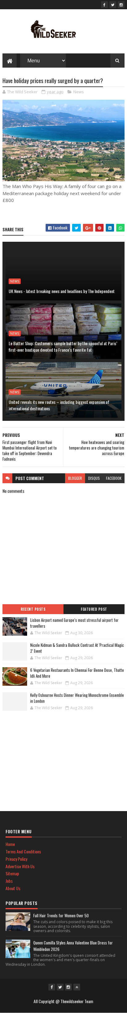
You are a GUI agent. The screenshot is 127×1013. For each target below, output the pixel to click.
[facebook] (104, 4)
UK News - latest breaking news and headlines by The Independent (62, 291)
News (78, 91)
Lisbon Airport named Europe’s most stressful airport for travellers (74, 623)
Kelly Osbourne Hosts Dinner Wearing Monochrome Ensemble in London (77, 698)
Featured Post (94, 609)
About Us (13, 888)
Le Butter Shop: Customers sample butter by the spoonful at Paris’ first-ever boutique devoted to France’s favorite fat (63, 346)
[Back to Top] (76, 987)
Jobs (9, 880)
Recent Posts (33, 609)
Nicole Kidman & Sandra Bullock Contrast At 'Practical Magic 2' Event (77, 648)
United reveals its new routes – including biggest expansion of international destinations (59, 405)
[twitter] (112, 4)
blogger (75, 478)
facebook (113, 478)
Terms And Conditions (23, 851)
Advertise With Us (20, 866)
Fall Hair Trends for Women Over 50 (61, 915)
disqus (94, 478)
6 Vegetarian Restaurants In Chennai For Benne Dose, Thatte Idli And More (77, 673)
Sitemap (12, 873)
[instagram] (121, 4)
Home (10, 844)
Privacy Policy (16, 859)
